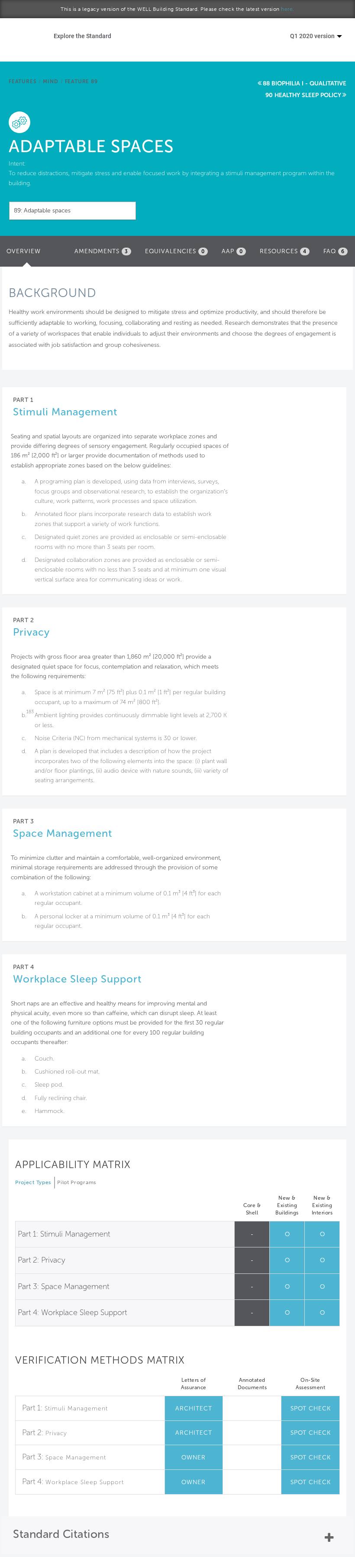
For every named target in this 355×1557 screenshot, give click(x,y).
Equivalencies (175, 251)
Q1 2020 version (313, 36)
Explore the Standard (82, 36)
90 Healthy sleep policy (303, 95)
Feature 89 (81, 81)
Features (22, 81)
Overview (25, 254)
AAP (232, 251)
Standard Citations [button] (61, 1534)
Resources (283, 251)
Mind (50, 81)
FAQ (334, 251)
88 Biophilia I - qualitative (304, 83)
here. (287, 9)
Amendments (101, 251)
